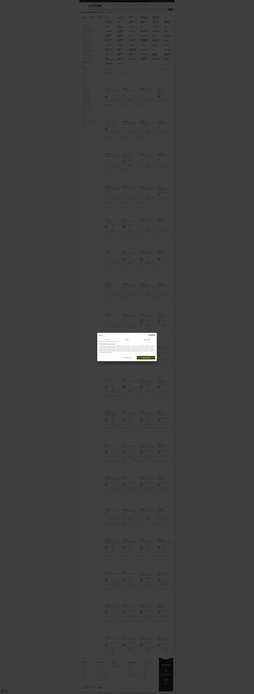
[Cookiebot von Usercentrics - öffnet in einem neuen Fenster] (149, 335)
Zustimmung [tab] (107, 339)
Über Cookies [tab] (147, 339)
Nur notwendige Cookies (126, 357)
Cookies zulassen (146, 357)
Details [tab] (127, 339)
